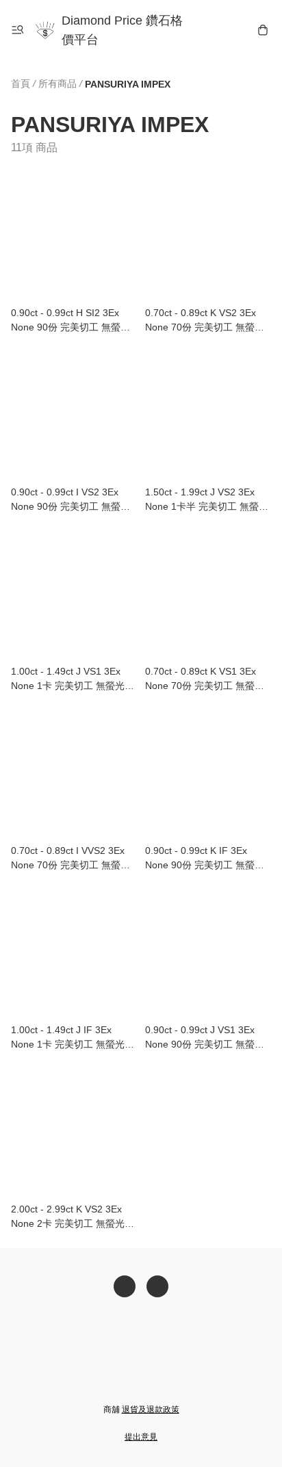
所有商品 (57, 83)
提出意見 (141, 1437)
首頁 (20, 83)
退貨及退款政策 (150, 1409)
